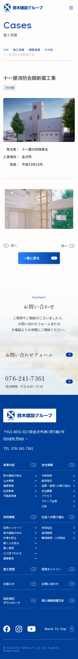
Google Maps (13, 438)
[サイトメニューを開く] (71, 8)
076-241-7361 (22, 448)
